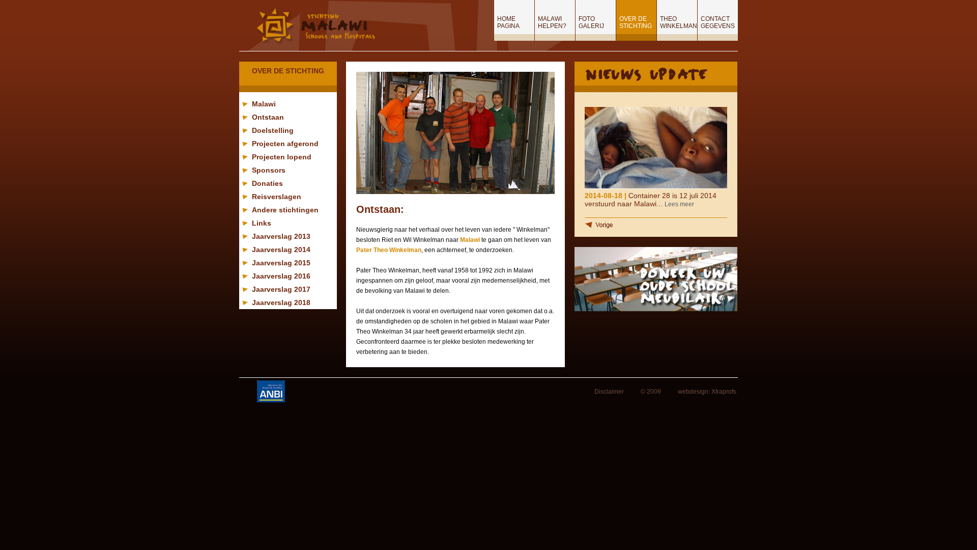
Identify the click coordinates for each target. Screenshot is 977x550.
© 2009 (651, 391)
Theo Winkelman (678, 22)
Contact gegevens (718, 22)
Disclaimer (609, 391)
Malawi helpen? (552, 22)
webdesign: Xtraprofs (707, 391)
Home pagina (508, 22)
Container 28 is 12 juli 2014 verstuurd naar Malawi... (650, 199)
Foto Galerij (591, 22)
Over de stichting (635, 22)
